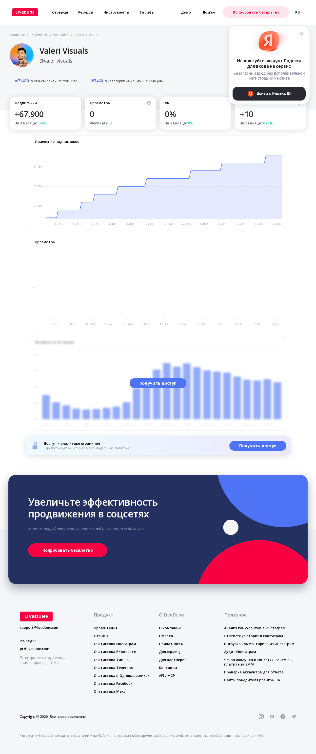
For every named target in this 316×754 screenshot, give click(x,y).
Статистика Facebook (113, 683)
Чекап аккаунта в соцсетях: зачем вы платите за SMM (258, 662)
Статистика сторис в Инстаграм (253, 636)
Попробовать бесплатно (256, 12)
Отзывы (101, 636)
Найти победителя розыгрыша (252, 680)
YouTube (60, 35)
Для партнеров (173, 659)
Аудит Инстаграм (240, 651)
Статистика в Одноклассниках (122, 675)
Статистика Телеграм (114, 667)
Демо (186, 12)
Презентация (106, 628)
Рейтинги (39, 35)
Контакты (168, 667)
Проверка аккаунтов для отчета (254, 672)
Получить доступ (158, 383)
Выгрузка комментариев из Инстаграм (259, 643)
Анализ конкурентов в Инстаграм (254, 628)
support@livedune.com (39, 627)
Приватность (171, 643)
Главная (17, 35)
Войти (209, 12)
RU (297, 12)
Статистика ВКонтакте (115, 651)
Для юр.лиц (169, 651)
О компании (170, 628)
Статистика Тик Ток (112, 659)
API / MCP (167, 675)
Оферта (166, 636)
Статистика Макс (109, 691)
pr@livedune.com (34, 649)
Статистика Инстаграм (115, 643)
